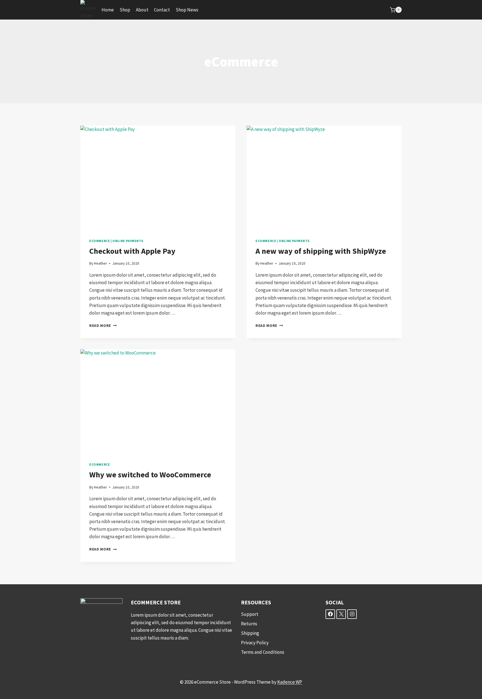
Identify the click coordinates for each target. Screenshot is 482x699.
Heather (100, 263)
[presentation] (157, 177)
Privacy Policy (255, 643)
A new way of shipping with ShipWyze (321, 251)
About (142, 10)
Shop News (187, 10)
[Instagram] (352, 614)
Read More (103, 325)
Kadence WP (289, 682)
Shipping (250, 633)
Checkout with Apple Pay (132, 251)
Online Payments (127, 241)
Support (249, 614)
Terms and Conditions (262, 652)
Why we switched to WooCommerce (150, 475)
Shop (125, 10)
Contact (162, 10)
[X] (341, 614)
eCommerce (99, 241)
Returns (249, 624)
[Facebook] (330, 614)
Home (108, 10)
